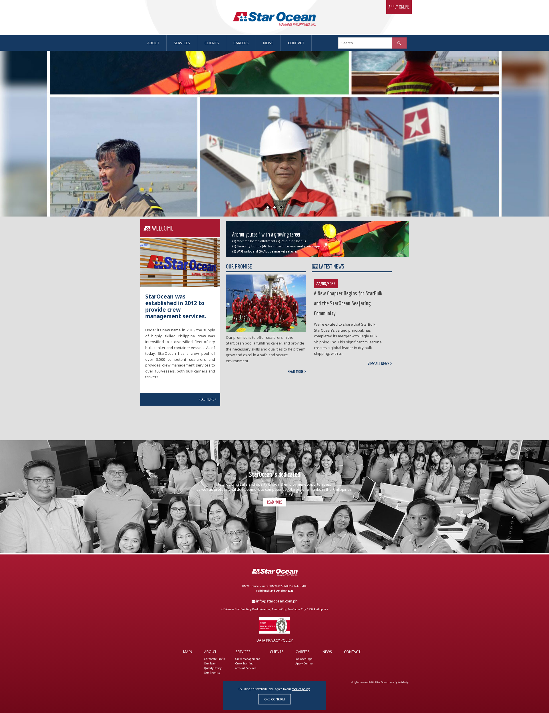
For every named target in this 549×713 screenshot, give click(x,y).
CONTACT (296, 42)
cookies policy (301, 689)
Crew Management (247, 659)
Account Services (245, 668)
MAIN (187, 651)
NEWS (268, 42)
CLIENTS (211, 42)
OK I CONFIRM (274, 699)
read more (207, 399)
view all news (379, 363)
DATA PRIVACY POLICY (274, 640)
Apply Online (304, 663)
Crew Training (244, 663)
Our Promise (212, 672)
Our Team (210, 663)
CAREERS (240, 42)
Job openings (303, 659)
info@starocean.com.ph (276, 601)
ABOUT (153, 42)
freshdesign (403, 682)
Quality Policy (213, 668)
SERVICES (182, 42)
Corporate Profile (215, 659)
